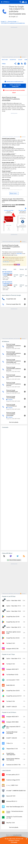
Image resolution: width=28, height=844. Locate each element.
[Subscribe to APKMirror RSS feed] (24, 556)
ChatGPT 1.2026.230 (11, 738)
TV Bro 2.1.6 (9, 743)
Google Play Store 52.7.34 (12, 622)
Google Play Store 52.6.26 (12, 638)
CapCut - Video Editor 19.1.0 (13, 606)
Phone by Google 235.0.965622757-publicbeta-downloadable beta (13, 361)
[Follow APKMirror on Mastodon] (11, 556)
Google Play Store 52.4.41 (12, 616)
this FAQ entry (6, 261)
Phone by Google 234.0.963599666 (10, 397)
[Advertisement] (14, 42)
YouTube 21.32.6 (10, 701)
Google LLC (14, 16)
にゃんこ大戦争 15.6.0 (12, 785)
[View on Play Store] (19, 64)
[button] (15, 64)
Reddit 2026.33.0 (10, 685)
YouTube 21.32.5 (10, 643)
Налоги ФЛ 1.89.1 (11, 796)
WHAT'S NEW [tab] (5, 59)
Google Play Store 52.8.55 (12, 690)
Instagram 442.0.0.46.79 (12, 669)
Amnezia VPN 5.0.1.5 (11, 801)
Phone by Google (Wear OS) (13, 304)
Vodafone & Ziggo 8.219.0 (13, 780)
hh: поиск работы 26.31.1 (13, 774)
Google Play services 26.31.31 (14, 696)
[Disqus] (14, 489)
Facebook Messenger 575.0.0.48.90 (11, 732)
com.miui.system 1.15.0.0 (12, 680)
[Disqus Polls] (14, 449)
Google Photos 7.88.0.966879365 (10, 754)
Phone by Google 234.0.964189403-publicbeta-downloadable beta (13, 353)
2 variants (10, 399)
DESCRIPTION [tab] (13, 59)
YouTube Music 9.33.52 (12, 674)
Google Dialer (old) (11, 299)
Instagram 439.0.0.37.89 (12, 648)
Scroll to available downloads (15, 85)
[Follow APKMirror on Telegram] (17, 556)
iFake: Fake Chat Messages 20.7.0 (15, 806)
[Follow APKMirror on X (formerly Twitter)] (4, 556)
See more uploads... (14, 422)
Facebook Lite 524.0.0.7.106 (13, 764)
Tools (3, 63)
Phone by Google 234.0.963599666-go (11, 405)
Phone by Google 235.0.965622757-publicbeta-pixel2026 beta (13, 346)
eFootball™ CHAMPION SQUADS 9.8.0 (16, 790)
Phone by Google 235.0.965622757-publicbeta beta (13, 376)
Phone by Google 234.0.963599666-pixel (12, 391)
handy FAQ (19, 253)
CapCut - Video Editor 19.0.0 (13, 611)
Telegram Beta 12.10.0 (12, 748)
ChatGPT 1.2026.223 (11, 706)
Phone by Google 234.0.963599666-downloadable (10, 414)
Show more (13, 193)
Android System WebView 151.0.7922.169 (13, 759)
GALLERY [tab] (20, 59)
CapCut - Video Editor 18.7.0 (13, 627)
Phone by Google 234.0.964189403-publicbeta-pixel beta (13, 369)
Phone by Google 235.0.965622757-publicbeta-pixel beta (13, 384)
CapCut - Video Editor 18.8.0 (13, 600)
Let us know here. (17, 835)
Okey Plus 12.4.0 (10, 822)
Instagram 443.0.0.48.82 (12, 722)
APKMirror (6, 2)
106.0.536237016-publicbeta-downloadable (7, 273)
